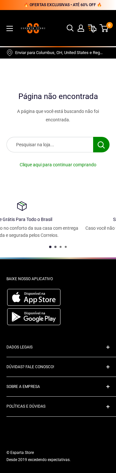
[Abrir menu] (9, 28)
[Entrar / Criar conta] (81, 28)
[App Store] (34, 304)
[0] (104, 28)
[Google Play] (33, 323)
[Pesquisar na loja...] (101, 144)
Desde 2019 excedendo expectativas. (38, 459)
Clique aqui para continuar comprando (58, 164)
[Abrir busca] (70, 28)
